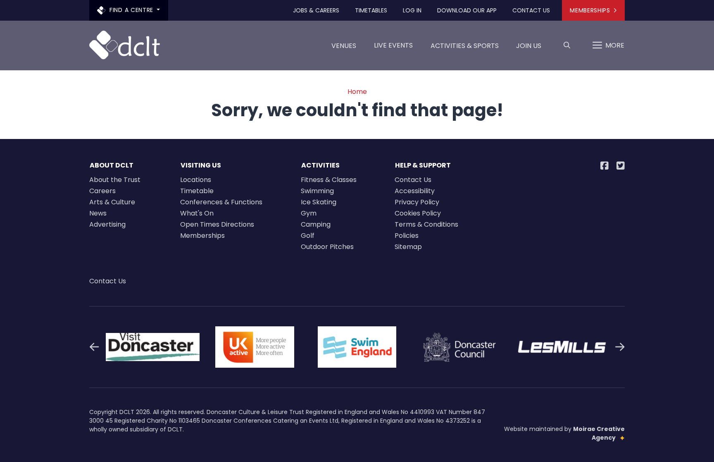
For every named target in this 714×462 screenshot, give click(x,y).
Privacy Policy (417, 202)
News (98, 213)
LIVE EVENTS (393, 45)
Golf (307, 235)
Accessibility (415, 191)
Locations (195, 179)
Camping (316, 224)
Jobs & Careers (316, 10)
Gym (309, 213)
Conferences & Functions (221, 202)
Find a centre (131, 10)
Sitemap (408, 246)
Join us (528, 45)
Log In (412, 10)
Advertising (107, 224)
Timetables (371, 10)
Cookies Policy (418, 213)
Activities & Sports (465, 45)
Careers (102, 191)
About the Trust (114, 179)
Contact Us (531, 10)
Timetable (197, 191)
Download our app (467, 10)
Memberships (590, 10)
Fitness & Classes (329, 179)
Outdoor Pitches (327, 246)
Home (357, 91)
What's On (197, 213)
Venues (343, 45)
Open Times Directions (217, 224)
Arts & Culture (112, 202)
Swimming (317, 191)
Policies (407, 235)
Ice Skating (318, 202)
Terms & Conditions (426, 224)
